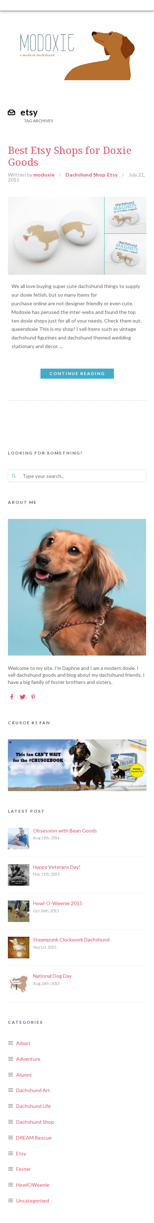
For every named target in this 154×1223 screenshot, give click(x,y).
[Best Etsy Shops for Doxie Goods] (77, 201)
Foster (23, 1169)
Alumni (24, 1075)
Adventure (28, 1059)
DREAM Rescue (34, 1138)
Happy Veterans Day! (57, 867)
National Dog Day (52, 976)
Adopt (23, 1043)
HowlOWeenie (32, 1185)
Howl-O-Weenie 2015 (57, 903)
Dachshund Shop (85, 175)
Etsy (112, 175)
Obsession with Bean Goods (65, 830)
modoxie (43, 175)
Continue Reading (77, 373)
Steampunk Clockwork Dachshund (71, 939)
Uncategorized (32, 1200)
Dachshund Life (33, 1106)
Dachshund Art (33, 1090)
